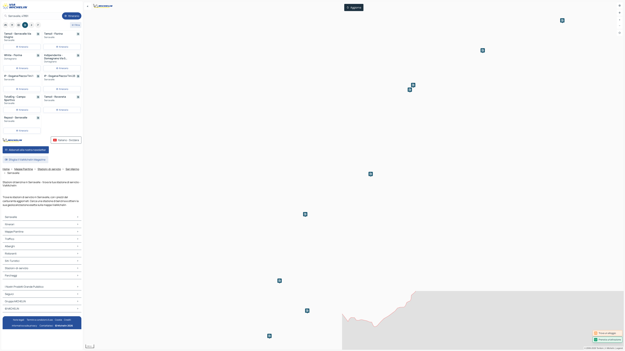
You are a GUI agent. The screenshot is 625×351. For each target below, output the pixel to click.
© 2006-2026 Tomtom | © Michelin (599, 348)
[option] (5, 25)
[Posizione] (619, 33)
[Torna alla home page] (16, 6)
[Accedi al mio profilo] (619, 5)
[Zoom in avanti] (619, 20)
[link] (607, 333)
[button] (370, 174)
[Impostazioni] (619, 13)
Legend (619, 348)
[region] (354, 175)
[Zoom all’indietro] (619, 26)
